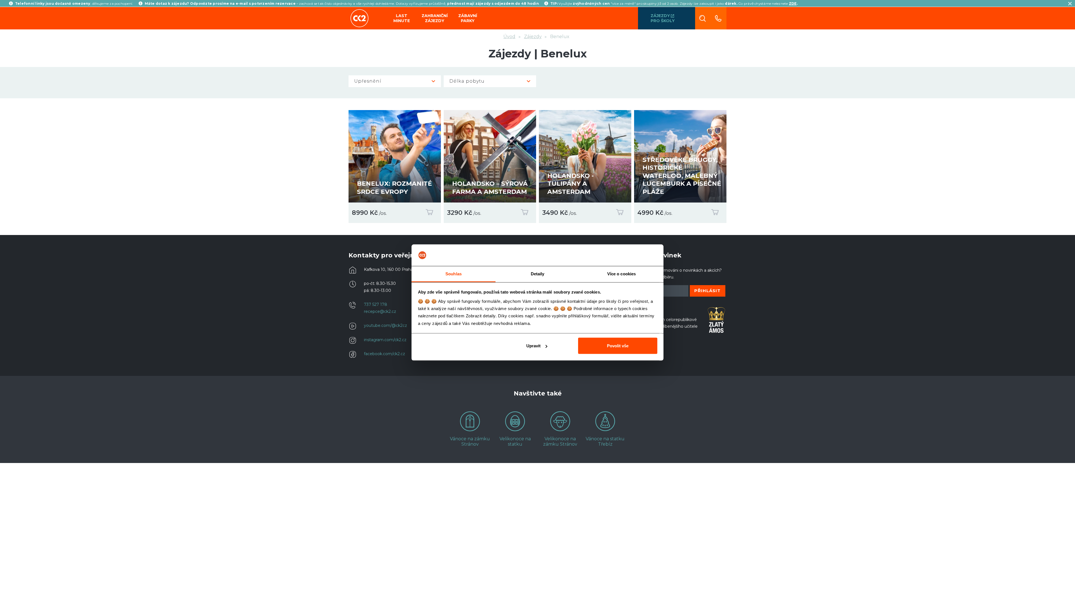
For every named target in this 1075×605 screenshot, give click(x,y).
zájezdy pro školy (663, 18)
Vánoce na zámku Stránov (470, 441)
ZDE (793, 3)
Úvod (509, 36)
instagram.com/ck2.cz (385, 339)
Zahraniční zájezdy (435, 18)
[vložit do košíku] (428, 213)
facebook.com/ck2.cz (384, 353)
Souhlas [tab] (453, 273)
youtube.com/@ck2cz (385, 325)
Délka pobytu (467, 81)
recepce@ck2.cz (380, 311)
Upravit (533, 345)
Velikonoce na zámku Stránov (560, 441)
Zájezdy (533, 36)
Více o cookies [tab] (621, 273)
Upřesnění (367, 81)
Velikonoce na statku (515, 441)
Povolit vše (617, 345)
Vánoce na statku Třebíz (605, 441)
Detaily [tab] (537, 273)
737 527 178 (375, 304)
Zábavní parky (467, 18)
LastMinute (401, 18)
